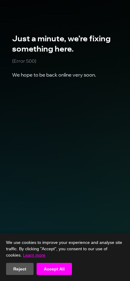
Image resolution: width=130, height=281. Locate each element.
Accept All (54, 269)
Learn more (34, 255)
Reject (19, 269)
